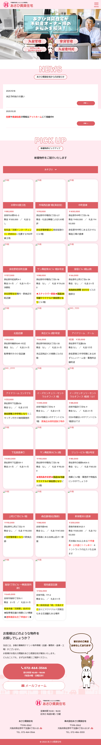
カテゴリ (48, 169)
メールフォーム (36, 686)
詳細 (85, 103)
